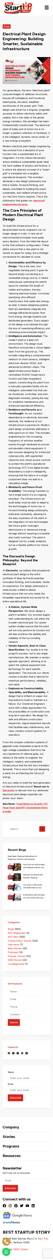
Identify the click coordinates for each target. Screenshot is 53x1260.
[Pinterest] (22, 1053)
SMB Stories (15, 959)
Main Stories (15, 948)
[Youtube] (27, 1205)
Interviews (13, 944)
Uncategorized (16, 963)
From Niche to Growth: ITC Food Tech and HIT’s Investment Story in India (25, 807)
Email (10, 1084)
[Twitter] (21, 1205)
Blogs (7, 26)
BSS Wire (13, 936)
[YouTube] (26, 1053)
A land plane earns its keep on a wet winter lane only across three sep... (33, 896)
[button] (46, 8)
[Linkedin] (33, 1205)
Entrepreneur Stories (20, 940)
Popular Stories (16, 956)
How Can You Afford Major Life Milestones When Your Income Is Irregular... (34, 866)
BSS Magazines (16, 933)
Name (11, 1072)
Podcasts (13, 952)
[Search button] (42, 829)
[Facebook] (9, 1053)
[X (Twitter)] (13, 1053)
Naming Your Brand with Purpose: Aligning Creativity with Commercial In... (34, 876)
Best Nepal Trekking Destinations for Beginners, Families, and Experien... (22, 857)
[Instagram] (18, 1053)
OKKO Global (20, 1249)
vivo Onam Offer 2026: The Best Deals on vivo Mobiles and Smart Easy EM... (32, 886)
